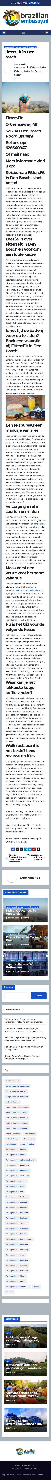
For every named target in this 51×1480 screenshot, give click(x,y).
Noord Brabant (21, 47)
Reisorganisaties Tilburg (16, 1276)
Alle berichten (25, 1465)
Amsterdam (11, 907)
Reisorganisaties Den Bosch (17, 1197)
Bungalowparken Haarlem (16, 1091)
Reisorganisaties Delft (14, 1192)
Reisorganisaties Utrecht (16, 1281)
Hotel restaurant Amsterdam (17, 1107)
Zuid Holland (32, 961)
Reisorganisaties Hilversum (17, 1244)
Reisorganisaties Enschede (16, 1223)
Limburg (22, 934)
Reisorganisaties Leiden (15, 1255)
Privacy (36, 1469)
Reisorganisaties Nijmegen (16, 1265)
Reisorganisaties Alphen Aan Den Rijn (21, 1160)
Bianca (11, 1344)
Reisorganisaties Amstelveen (17, 1170)
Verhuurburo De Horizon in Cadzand (34, 857)
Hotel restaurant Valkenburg (17, 1128)
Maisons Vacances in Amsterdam (21, 912)
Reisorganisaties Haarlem (16, 1234)
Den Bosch (9, 47)
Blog (9, 1333)
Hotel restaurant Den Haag (16, 1112)
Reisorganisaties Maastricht (17, 1260)
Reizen (36, 1287)
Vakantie (32, 47)
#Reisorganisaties (38, 67)
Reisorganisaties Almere (16, 1155)
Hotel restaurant (12, 1102)
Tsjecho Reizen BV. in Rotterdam (21, 965)
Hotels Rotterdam (13, 1139)
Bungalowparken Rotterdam (17, 1097)
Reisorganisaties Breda (15, 1186)
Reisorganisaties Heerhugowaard (19, 1239)
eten (42, 764)
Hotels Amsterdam (13, 1134)
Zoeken (38, 996)
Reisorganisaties (27, 1144)
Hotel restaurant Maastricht (17, 1118)
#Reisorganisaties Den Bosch (27, 71)
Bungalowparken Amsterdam (17, 1086)
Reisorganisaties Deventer (16, 1207)
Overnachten (29, 1139)
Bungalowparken (12, 1081)
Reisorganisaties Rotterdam (17, 1271)
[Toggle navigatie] (23, 32)
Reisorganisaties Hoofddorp (17, 1250)
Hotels (18, 1475)
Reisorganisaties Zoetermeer (17, 1287)
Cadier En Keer (12, 934)
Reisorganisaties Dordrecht (17, 1213)
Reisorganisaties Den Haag (16, 1202)
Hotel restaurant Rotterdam (17, 1123)
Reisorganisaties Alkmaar (16, 1149)
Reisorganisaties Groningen (17, 1228)
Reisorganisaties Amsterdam (17, 1176)
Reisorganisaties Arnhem (16, 1181)
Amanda (22, 64)
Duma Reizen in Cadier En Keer (24, 939)
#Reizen (17, 75)
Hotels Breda (30, 1134)
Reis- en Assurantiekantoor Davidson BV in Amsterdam (17, 858)
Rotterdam (11, 961)
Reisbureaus (11, 1144)
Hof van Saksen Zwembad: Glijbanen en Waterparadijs (23, 1424)
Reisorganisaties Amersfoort (17, 1165)
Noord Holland (23, 907)
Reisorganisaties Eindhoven (17, 1218)
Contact (40, 1475)
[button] (43, 32)
